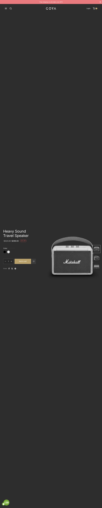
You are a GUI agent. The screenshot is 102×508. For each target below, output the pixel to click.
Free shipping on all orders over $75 (51, 2)
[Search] (10, 8)
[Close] (100, 2)
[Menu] (6, 8)
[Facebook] (9, 268)
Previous (47, 258)
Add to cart (23, 261)
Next (89, 258)
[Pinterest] (15, 268)
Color (5, 248)
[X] (12, 268)
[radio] (4, 251)
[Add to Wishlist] (34, 261)
